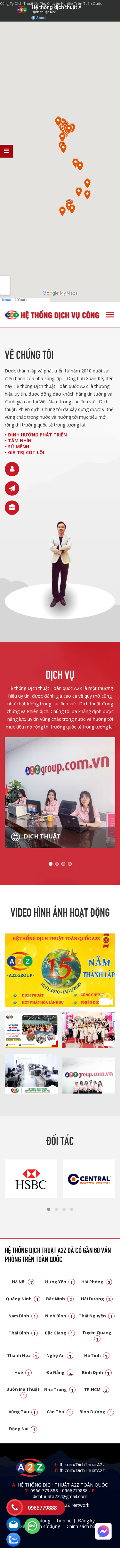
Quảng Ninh (22, 1299)
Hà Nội (22, 1282)
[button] (48, 1209)
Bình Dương (95, 1412)
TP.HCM (95, 1389)
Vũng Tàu (22, 1412)
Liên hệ (64, 1520)
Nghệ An (58, 1355)
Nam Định (22, 1316)
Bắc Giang (59, 1333)
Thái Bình (22, 1333)
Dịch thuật (41, 836)
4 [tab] (70, 864)
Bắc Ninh (59, 1299)
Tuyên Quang (96, 1335)
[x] (6, 151)
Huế (22, 1372)
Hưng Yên (59, 1282)
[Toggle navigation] (110, 314)
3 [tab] (63, 864)
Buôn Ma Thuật (23, 1391)
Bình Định (96, 1372)
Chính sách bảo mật (87, 1526)
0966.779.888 (44, 1491)
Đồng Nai (22, 1429)
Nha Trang (59, 1389)
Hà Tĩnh (96, 1355)
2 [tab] (57, 864)
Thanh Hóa (22, 1355)
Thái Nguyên (96, 1316)
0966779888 (75, 1491)
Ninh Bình (59, 1316)
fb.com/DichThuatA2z (82, 1464)
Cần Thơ (59, 1412)
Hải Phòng (95, 1282)
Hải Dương (96, 1299)
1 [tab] (50, 864)
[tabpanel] (60, 792)
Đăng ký (86, 1520)
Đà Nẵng (58, 1372)
